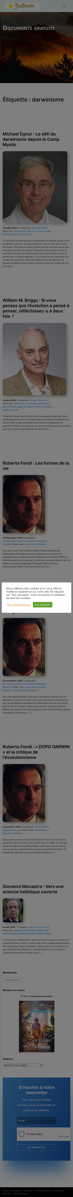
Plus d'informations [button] (18, 604)
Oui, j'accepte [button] (42, 604)
